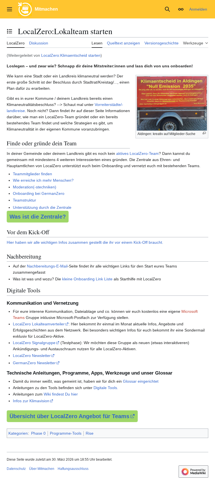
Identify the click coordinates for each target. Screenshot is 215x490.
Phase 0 (38, 433)
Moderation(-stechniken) (34, 187)
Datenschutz (16, 469)
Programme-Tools (65, 433)
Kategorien (18, 433)
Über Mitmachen (41, 469)
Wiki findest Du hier (61, 394)
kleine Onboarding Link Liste (87, 279)
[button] (9, 9)
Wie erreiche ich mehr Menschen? (43, 180)
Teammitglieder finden (32, 174)
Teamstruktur (24, 200)
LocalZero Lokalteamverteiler (39, 324)
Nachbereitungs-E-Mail (47, 266)
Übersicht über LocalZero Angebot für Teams (69, 416)
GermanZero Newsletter (34, 363)
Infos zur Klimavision (31, 401)
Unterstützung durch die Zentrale (42, 207)
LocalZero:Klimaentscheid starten (71, 55)
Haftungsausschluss (73, 469)
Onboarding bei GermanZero (38, 193)
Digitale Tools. (106, 387)
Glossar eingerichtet (140, 381)
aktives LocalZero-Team (137, 153)
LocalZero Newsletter (32, 355)
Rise (90, 433)
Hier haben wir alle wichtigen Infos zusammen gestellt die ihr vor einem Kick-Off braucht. (85, 242)
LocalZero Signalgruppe (34, 342)
